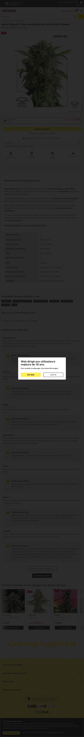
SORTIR (53, 375)
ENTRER (30, 375)
